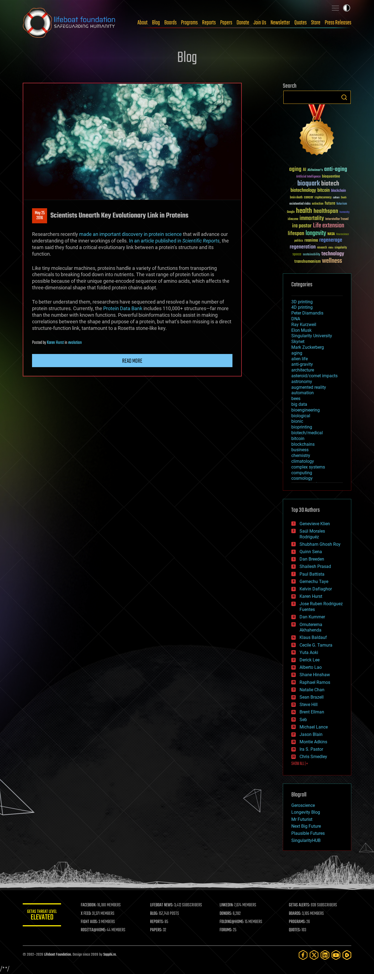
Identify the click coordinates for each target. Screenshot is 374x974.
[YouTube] (336, 955)
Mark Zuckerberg (307, 347)
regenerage (330, 240)
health (304, 211)
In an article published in (174, 241)
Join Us (260, 22)
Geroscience (303, 805)
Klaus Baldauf (313, 637)
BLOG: (154, 913)
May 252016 (40, 216)
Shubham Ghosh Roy (320, 544)
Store (315, 22)
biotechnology (303, 190)
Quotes (300, 22)
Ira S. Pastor (311, 749)
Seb (303, 719)
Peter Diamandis (307, 313)
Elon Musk (301, 330)
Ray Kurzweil (303, 324)
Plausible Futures (308, 833)
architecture (302, 370)
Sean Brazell (312, 697)
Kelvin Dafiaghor (316, 589)
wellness (332, 261)
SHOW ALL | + (299, 763)
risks (330, 247)
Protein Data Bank (122, 308)
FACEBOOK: (88, 905)
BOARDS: (295, 913)
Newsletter (280, 22)
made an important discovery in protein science (130, 234)
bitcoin (323, 190)
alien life (299, 358)
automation (302, 392)
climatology (302, 461)
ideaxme (293, 219)
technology (332, 254)
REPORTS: (157, 922)
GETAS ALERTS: (299, 905)
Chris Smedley (313, 756)
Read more (132, 361)
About (142, 22)
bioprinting (301, 427)
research (322, 248)
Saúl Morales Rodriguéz (312, 534)
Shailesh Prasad (315, 566)
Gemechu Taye (314, 581)
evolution (75, 342)
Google (291, 212)
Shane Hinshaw (315, 674)
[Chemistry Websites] (317, 131)
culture (336, 197)
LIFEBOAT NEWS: (161, 905)
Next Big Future (306, 826)
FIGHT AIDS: (89, 922)
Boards (170, 22)
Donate (243, 22)
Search (344, 97)
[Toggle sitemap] (335, 8)
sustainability (311, 255)
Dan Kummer (312, 616)
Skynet (297, 341)
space (296, 254)
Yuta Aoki (309, 652)
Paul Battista (312, 574)
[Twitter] (314, 955)
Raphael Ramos (315, 682)
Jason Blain (311, 734)
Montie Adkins (313, 741)
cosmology (302, 478)
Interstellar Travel (337, 219)
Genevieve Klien (315, 523)
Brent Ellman (312, 712)
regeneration (303, 247)
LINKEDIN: (226, 905)
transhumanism (307, 261)
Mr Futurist (301, 819)
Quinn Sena (311, 551)
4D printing (302, 307)
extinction (317, 204)
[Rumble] (347, 955)
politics (298, 241)
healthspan (325, 211)
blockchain (338, 191)
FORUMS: (226, 930)
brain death (296, 197)
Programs (189, 22)
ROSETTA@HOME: (93, 930)
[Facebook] (303, 955)
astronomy (301, 381)
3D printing (302, 301)
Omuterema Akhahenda (311, 627)
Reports (209, 22)
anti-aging (335, 169)
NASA (331, 234)
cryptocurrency (323, 197)
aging (295, 169)
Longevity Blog (305, 812)
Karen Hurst (55, 342)
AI (304, 170)
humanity (345, 212)
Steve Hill (309, 704)
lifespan (296, 233)
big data (299, 404)
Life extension (328, 225)
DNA (295, 318)
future (330, 203)
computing (301, 472)
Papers (226, 22)
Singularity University (311, 335)
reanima (311, 240)
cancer (308, 197)
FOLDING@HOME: (232, 922)
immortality (312, 218)
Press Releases (338, 22)
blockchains (303, 444)
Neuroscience (342, 234)
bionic (297, 421)
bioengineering (305, 410)
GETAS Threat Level (42, 915)
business (300, 449)
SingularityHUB (306, 840)
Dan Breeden (312, 559)
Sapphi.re (109, 955)
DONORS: (226, 913)
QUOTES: (295, 930)
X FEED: (86, 913)
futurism (341, 204)
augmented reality (308, 387)
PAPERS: (156, 930)
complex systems (308, 467)
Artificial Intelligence (308, 177)
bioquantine (331, 176)
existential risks (299, 204)
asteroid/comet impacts (314, 375)
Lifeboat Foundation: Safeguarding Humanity (69, 23)
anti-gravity (302, 364)
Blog (156, 22)
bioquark (308, 184)
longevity (316, 233)
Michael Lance (314, 727)
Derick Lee (310, 659)
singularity (341, 248)
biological (300, 415)
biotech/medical (307, 432)
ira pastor (302, 226)
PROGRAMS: (297, 922)
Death (343, 197)
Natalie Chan (312, 689)
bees (295, 398)
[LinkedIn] (325, 955)
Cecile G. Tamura (316, 645)
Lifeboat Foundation (57, 955)
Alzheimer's (315, 170)
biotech (330, 183)
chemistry (300, 455)
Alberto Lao (311, 667)
